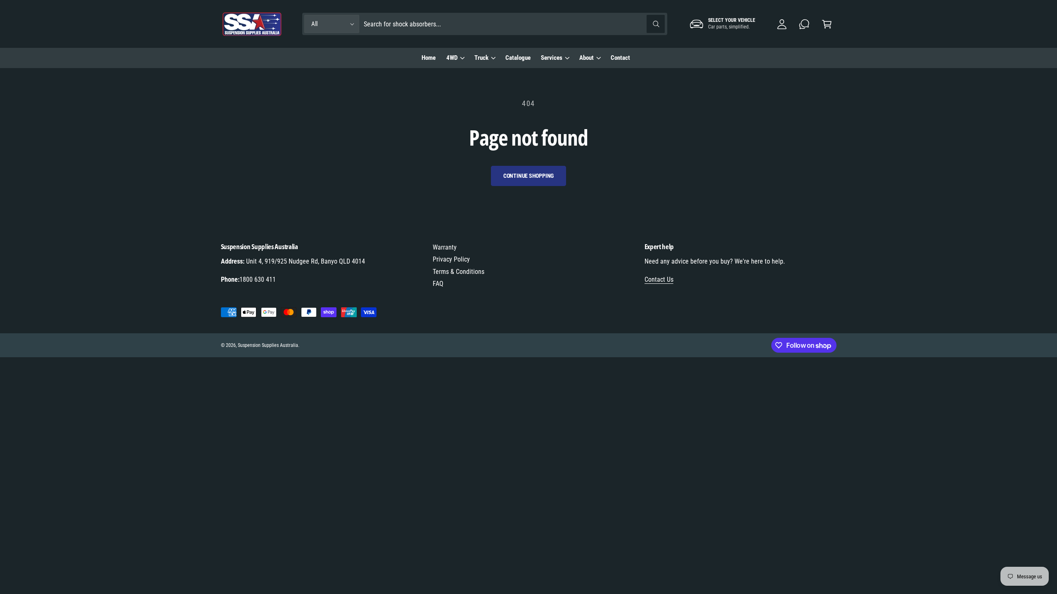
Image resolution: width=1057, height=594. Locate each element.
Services (551, 57)
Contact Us (659, 279)
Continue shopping (528, 175)
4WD (451, 57)
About (586, 57)
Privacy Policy (451, 259)
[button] (826, 24)
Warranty (445, 247)
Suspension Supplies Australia (268, 345)
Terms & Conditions (458, 272)
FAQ (438, 284)
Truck (481, 57)
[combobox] (514, 24)
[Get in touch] (804, 24)
